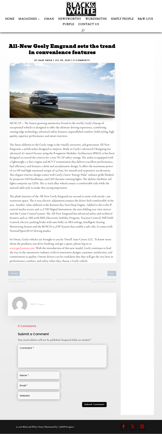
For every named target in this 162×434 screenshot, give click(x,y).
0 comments (81, 60)
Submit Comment (94, 404)
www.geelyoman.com (22, 248)
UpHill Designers (66, 426)
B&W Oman (45, 60)
